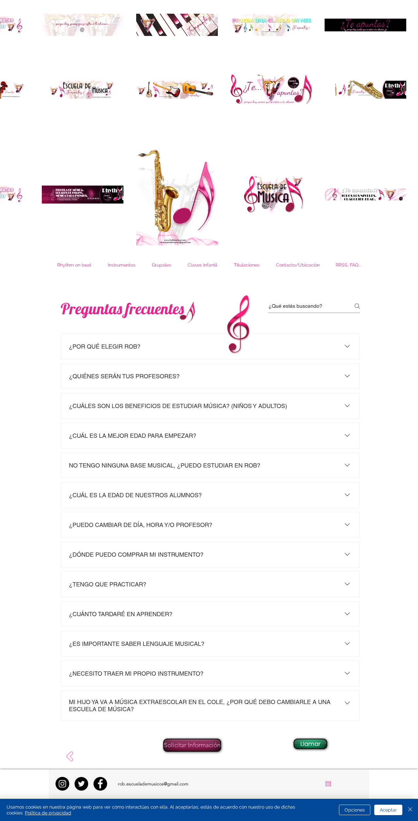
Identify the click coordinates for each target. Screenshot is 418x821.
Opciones (355, 810)
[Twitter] (81, 784)
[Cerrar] (410, 810)
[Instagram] (62, 784)
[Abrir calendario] (328, 783)
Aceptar (388, 810)
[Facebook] (100, 784)
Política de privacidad (48, 812)
